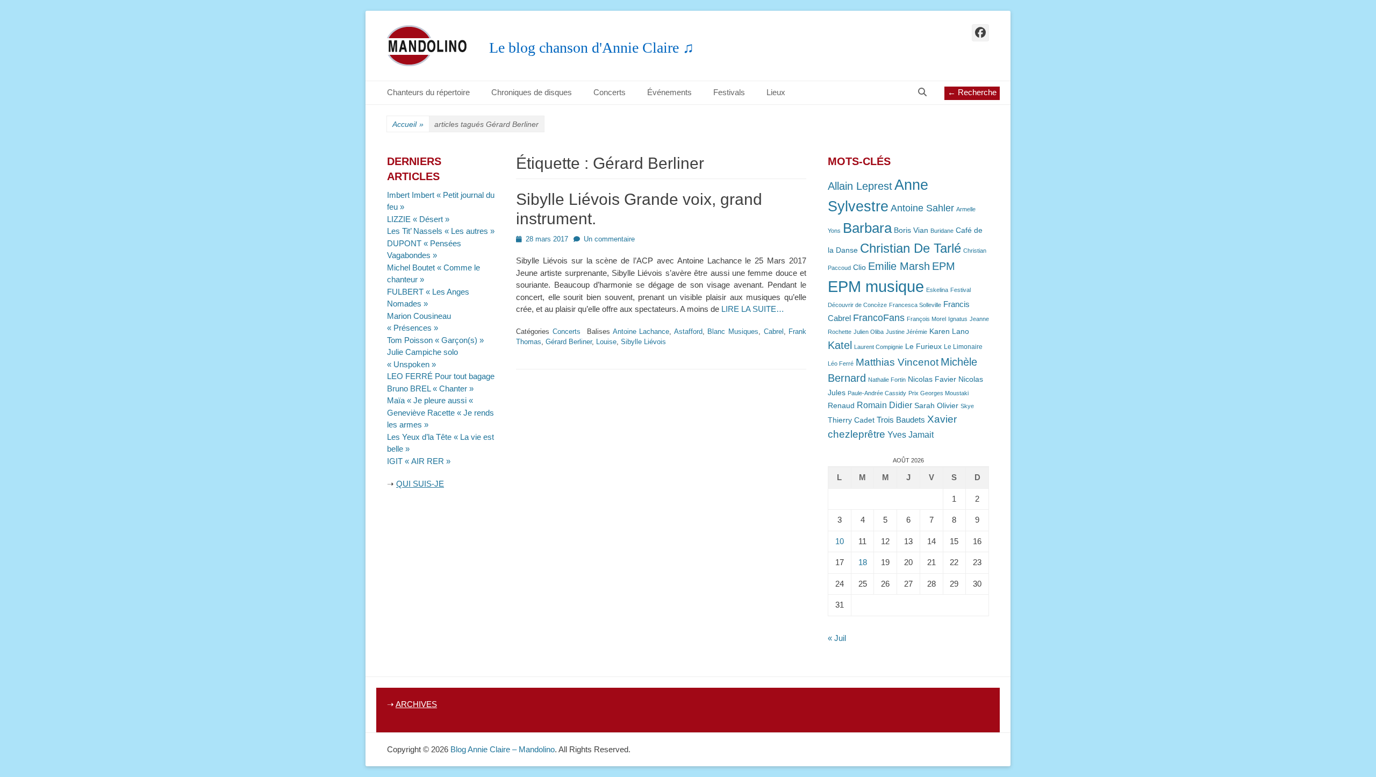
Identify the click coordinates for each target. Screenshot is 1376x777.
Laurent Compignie (878, 347)
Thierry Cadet (851, 420)
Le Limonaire (963, 347)
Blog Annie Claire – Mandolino (502, 749)
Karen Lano (949, 331)
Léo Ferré (841, 363)
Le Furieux (923, 347)
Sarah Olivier (936, 406)
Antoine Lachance (641, 331)
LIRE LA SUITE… (752, 308)
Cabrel (774, 331)
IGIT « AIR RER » (418, 461)
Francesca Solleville (915, 305)
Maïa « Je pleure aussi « (431, 400)
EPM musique (876, 286)
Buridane (942, 230)
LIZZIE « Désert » (418, 219)
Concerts (609, 92)
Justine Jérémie (906, 332)
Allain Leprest (860, 186)
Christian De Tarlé (910, 248)
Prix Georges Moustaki (938, 393)
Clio (859, 267)
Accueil (408, 124)
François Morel (926, 319)
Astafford (688, 331)
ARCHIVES (416, 704)
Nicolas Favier (932, 379)
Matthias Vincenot (897, 362)
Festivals (729, 92)
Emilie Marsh (899, 266)
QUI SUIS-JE (420, 483)
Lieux (775, 92)
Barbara (867, 228)
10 (839, 541)
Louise (606, 342)
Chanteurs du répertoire (428, 92)
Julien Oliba (869, 332)
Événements (669, 92)
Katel (840, 345)
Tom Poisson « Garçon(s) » (435, 340)
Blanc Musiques (732, 331)
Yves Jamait (910, 434)
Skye (967, 406)
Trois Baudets (901, 420)
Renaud (841, 406)
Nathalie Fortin (887, 379)
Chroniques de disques (531, 92)
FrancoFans (879, 317)
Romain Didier (884, 405)
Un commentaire (609, 239)
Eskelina (937, 290)
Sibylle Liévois (643, 342)
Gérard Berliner (569, 342)
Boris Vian (911, 230)
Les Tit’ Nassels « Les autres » (440, 231)
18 (862, 562)
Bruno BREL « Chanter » (430, 388)
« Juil (837, 638)
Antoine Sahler (922, 208)
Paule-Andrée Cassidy (877, 393)
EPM (943, 266)
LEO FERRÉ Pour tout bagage (440, 376)
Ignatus (958, 319)
